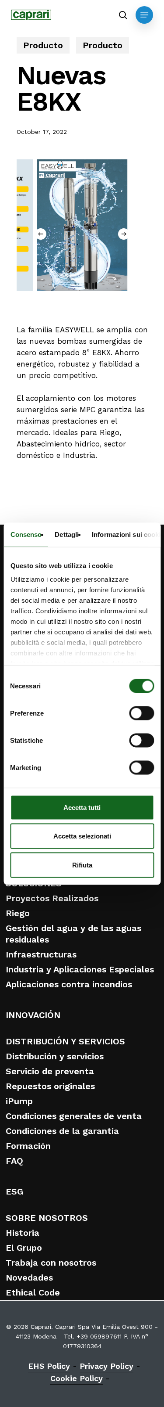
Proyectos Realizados (52, 898)
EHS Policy (49, 1366)
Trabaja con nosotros (51, 1262)
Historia (22, 1232)
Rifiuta (82, 864)
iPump (19, 1101)
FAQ (14, 1160)
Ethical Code (33, 1292)
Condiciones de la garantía (62, 1131)
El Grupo (24, 1247)
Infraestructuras (41, 954)
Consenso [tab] (26, 534)
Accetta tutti (82, 807)
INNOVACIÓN (33, 1015)
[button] (144, 15)
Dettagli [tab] (67, 534)
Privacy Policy (106, 1366)
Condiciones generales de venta (74, 1116)
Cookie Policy (76, 1378)
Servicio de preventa (50, 1071)
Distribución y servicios (55, 1056)
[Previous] (40, 234)
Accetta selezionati (82, 836)
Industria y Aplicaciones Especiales (80, 969)
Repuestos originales (50, 1086)
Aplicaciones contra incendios (69, 984)
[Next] (123, 234)
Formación (28, 1146)
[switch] (141, 713)
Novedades (29, 1277)
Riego (18, 913)
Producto (43, 45)
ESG (14, 1191)
